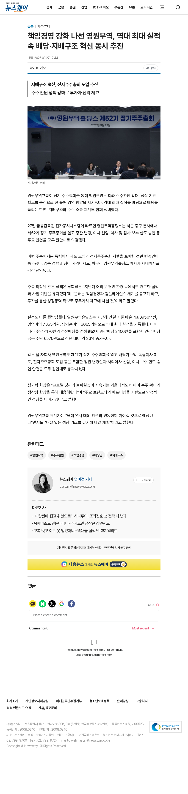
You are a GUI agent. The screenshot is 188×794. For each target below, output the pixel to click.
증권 (73, 7)
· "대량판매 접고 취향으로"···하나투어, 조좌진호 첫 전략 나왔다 (79, 516)
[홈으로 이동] (17, 7)
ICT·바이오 (101, 7)
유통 (132, 7)
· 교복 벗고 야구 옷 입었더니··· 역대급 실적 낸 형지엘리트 (74, 530)
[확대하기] (94, 109)
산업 (84, 7)
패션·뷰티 (43, 26)
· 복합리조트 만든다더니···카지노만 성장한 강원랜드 (71, 523)
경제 (50, 7)
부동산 (119, 7)
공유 (153, 68)
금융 (61, 7)
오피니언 (147, 7)
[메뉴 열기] (161, 7)
